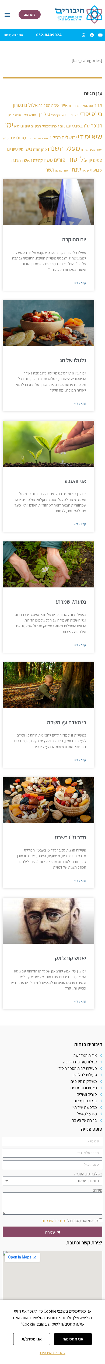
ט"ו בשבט (81, 126)
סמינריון (95, 160)
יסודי (84, 137)
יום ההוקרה (74, 239)
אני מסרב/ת (32, 1339)
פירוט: (97, 1190)
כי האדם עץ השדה (66, 722)
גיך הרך (55, 115)
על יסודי (77, 159)
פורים (59, 159)
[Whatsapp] (84, 35)
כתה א (45, 138)
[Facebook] (92, 35)
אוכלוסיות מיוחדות (81, 105)
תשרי (49, 169)
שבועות (96, 170)
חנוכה (96, 125)
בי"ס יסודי (90, 114)
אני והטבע (75, 481)
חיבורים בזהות (88, 1044)
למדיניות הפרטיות (52, 1352)
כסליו (55, 137)
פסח (48, 159)
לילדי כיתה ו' (34, 138)
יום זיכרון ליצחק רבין (49, 126)
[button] (7, 14)
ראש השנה (21, 159)
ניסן (28, 148)
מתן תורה (40, 149)
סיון (21, 149)
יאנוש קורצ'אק (70, 958)
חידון (11, 115)
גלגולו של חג (73, 360)
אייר (64, 105)
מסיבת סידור (88, 150)
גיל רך (43, 114)
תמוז (66, 170)
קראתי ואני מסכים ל (69, 1221)
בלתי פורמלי (70, 114)
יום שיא (19, 126)
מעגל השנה (64, 148)
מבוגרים (18, 137)
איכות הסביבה (49, 105)
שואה (85, 170)
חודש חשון (29, 115)
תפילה (59, 170)
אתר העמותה (13, 34)
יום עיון (29, 126)
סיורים (12, 149)
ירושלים (69, 137)
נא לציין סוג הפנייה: (88, 1174)
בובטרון (20, 105)
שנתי (75, 169)
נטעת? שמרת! (70, 601)
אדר (98, 105)
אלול (33, 105)
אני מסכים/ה (72, 1339)
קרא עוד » (80, 283)
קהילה (38, 160)
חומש (18, 115)
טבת (67, 126)
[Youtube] (100, 35)
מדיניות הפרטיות (53, 1221)
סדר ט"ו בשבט (70, 837)
